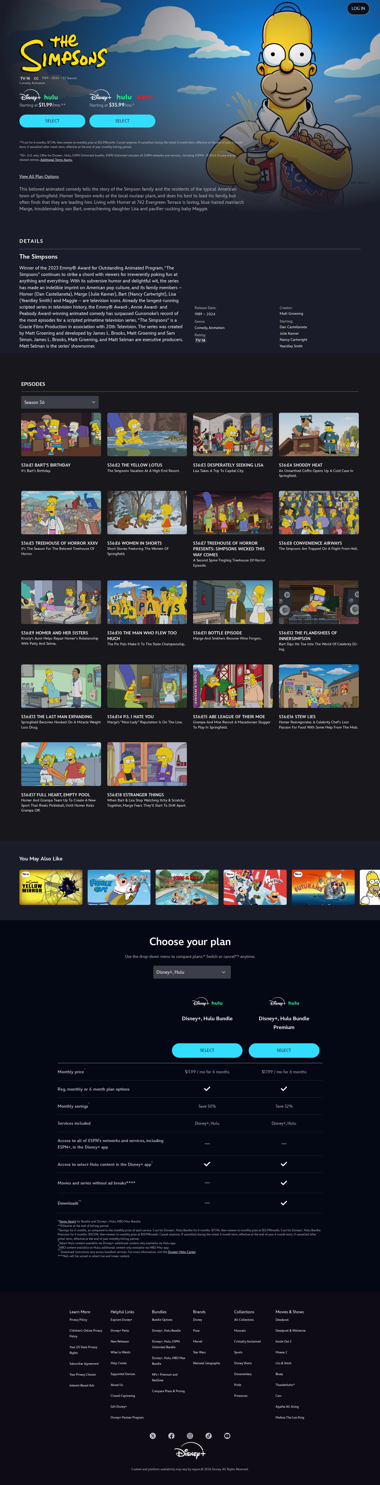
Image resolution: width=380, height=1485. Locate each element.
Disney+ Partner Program (127, 1417)
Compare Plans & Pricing (168, 1391)
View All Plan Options (39, 176)
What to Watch (120, 1352)
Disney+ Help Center (181, 1252)
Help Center (119, 1363)
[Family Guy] (119, 887)
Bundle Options (162, 1320)
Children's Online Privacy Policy (86, 1333)
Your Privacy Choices (83, 1374)
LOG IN (358, 8)
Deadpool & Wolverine (291, 1330)
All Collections (244, 1320)
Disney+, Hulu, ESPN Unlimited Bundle (166, 1344)
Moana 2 (281, 1352)
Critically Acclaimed (247, 1341)
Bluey (279, 1374)
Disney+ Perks (120, 1330)
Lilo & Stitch (283, 1363)
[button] (128, 1312)
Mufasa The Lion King (290, 1417)
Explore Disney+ (121, 1320)
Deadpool (282, 1320)
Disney (197, 1320)
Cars (279, 1396)
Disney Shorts (243, 1363)
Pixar (196, 1330)
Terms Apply (67, 1221)
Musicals (240, 1330)
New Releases (120, 1341)
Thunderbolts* (285, 1385)
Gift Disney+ (119, 1406)
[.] (153, 1436)
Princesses (241, 1396)
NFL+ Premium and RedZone (165, 1377)
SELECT (52, 120)
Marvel (197, 1341)
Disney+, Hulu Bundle (166, 1330)
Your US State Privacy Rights (83, 1350)
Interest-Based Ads (82, 1385)
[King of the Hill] (187, 887)
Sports (238, 1352)
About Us (117, 1385)
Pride (237, 1385)
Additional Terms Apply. (56, 160)
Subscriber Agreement (84, 1364)
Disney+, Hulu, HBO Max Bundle (168, 1361)
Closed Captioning (123, 1396)
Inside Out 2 (283, 1341)
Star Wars (199, 1352)
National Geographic (206, 1363)
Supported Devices (123, 1374)
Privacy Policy (78, 1320)
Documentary (243, 1374)
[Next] (370, 887)
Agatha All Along (287, 1406)
